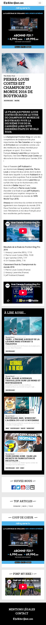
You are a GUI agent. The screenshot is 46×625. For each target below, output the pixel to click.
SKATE (23, 428)
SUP (17, 468)
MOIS (24, 506)
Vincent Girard (9, 337)
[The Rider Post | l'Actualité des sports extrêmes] (13, 3)
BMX (7, 428)
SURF (22, 468)
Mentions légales (22, 609)
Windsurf (30, 428)
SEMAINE (16, 506)
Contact (21, 613)
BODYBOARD (8, 100)
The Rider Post (9, 76)
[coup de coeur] (23, 542)
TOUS (30, 506)
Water (17, 100)
